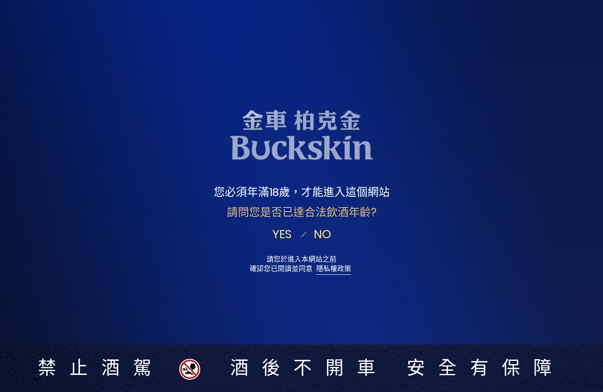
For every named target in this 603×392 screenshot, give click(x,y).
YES (282, 234)
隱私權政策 (333, 268)
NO (322, 234)
